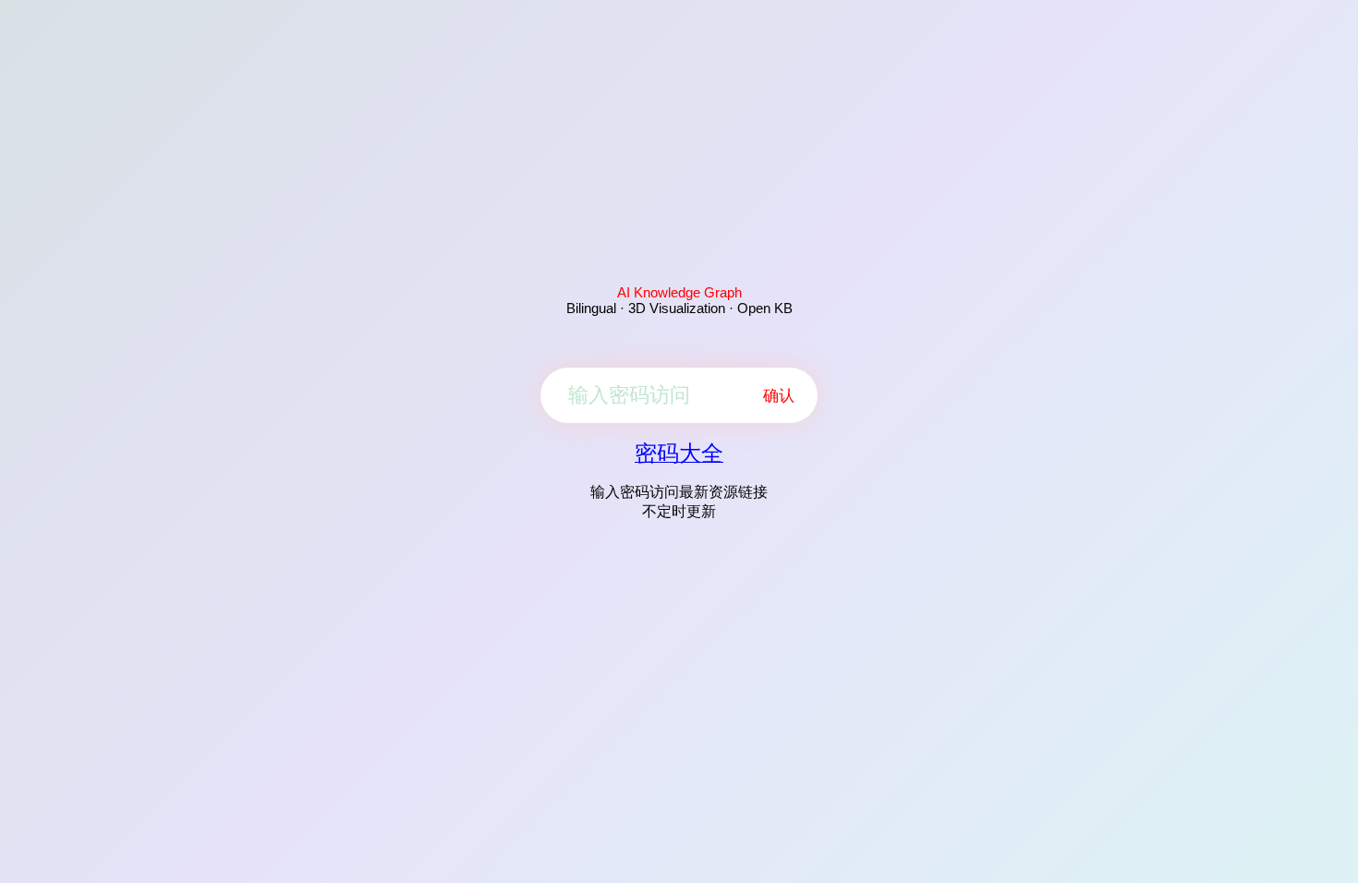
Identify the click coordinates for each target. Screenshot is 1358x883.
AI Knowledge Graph (679, 292)
